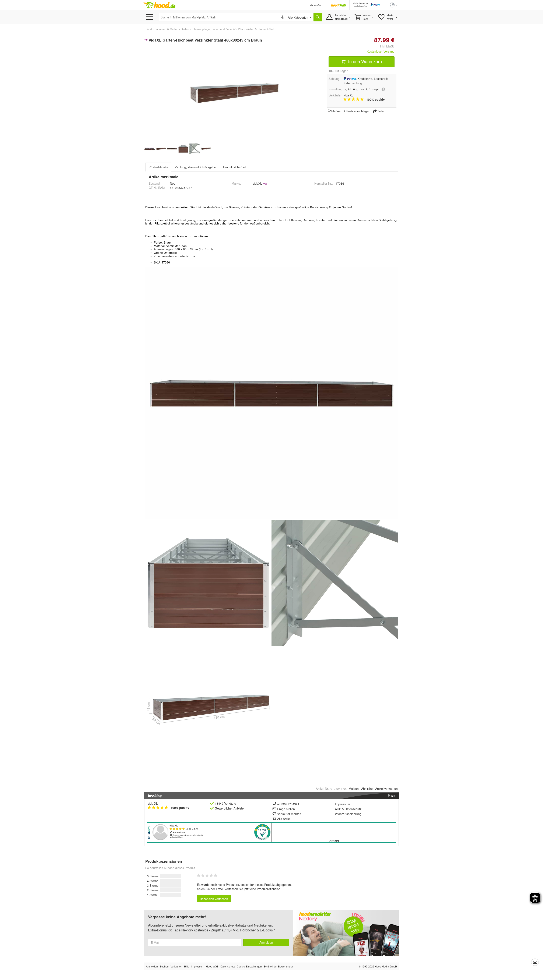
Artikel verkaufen (379, 788)
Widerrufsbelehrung (348, 814)
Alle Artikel (284, 819)
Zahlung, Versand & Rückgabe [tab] (195, 167)
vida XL (153, 803)
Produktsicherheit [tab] (234, 167)
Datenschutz (353, 809)
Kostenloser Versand (381, 51)
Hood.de (159, 5)
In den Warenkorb (364, 61)
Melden (354, 788)
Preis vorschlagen (358, 111)
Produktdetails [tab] (158, 167)
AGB (338, 809)
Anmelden (266, 942)
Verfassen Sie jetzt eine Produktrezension (252, 889)
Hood (149, 29)
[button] (393, 4)
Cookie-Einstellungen (249, 966)
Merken (336, 111)
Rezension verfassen (214, 899)
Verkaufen (316, 5)
